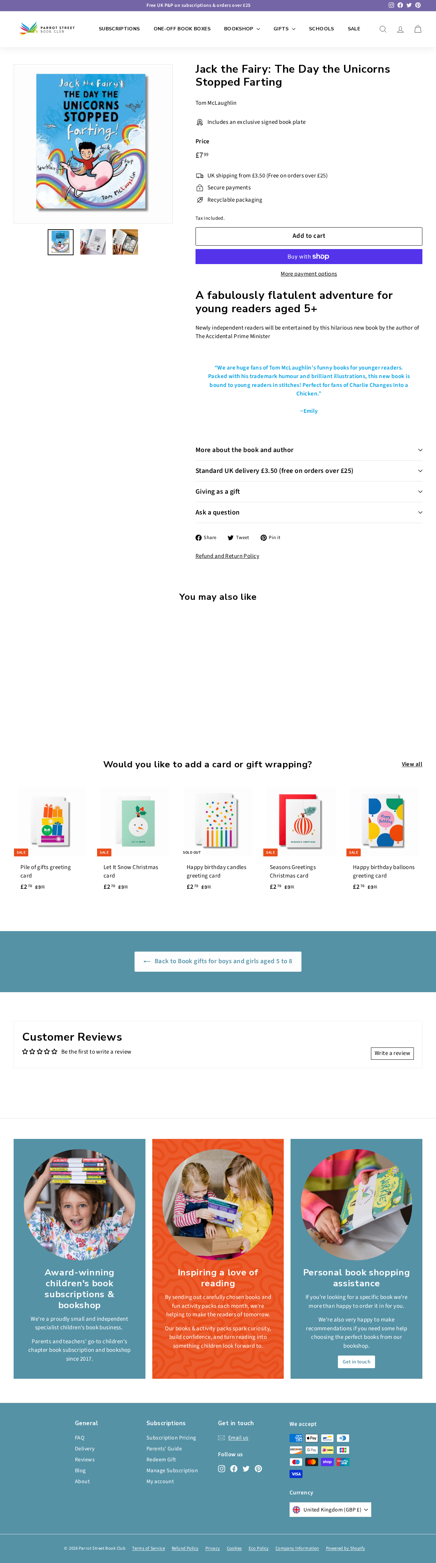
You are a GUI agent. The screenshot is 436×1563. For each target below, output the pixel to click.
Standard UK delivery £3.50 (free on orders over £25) (275, 471)
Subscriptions (119, 29)
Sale (354, 29)
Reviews (85, 1459)
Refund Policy (185, 1548)
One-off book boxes (182, 29)
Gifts (282, 29)
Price (202, 141)
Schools (321, 29)
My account (160, 1481)
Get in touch (356, 1361)
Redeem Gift (161, 1459)
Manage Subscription (172, 1470)
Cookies (234, 1548)
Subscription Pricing (171, 1438)
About (82, 1481)
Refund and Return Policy (227, 556)
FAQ (79, 1438)
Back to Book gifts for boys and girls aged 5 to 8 (222, 961)
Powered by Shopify (345, 1548)
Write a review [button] (392, 1053)
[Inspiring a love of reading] (218, 1205)
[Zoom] (93, 143)
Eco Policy (259, 1548)
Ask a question (218, 512)
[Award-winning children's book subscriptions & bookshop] (79, 1205)
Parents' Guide (164, 1448)
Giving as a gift (218, 491)
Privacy (212, 1548)
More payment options (309, 274)
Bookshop (239, 29)
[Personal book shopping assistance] (356, 1205)
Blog (80, 1470)
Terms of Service (148, 1548)
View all (412, 764)
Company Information (297, 1548)
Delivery (84, 1448)
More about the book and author (245, 450)
